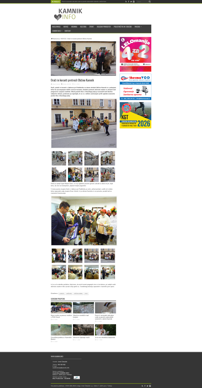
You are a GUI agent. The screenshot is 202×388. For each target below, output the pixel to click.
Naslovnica (56, 39)
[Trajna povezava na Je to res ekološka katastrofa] (105, 335)
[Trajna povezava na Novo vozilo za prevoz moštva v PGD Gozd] (61, 313)
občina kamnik (78, 293)
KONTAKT (68, 31)
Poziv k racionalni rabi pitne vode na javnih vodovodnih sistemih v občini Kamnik (85, 1)
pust (86, 293)
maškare (69, 293)
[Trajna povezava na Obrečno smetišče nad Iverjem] (83, 313)
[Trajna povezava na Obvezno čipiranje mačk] (83, 335)
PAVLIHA (137, 26)
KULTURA (83, 26)
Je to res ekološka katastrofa (105, 337)
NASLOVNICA (56, 26)
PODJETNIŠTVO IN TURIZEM (123, 26)
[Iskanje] (149, 1)
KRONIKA (74, 26)
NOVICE (66, 26)
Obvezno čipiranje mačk (81, 337)
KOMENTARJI (56, 31)
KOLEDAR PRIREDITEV (104, 26)
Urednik (58, 84)
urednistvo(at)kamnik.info (61, 368)
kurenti (62, 293)
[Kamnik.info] (66, 19)
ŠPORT (91, 26)
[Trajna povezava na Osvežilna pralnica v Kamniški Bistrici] (61, 335)
